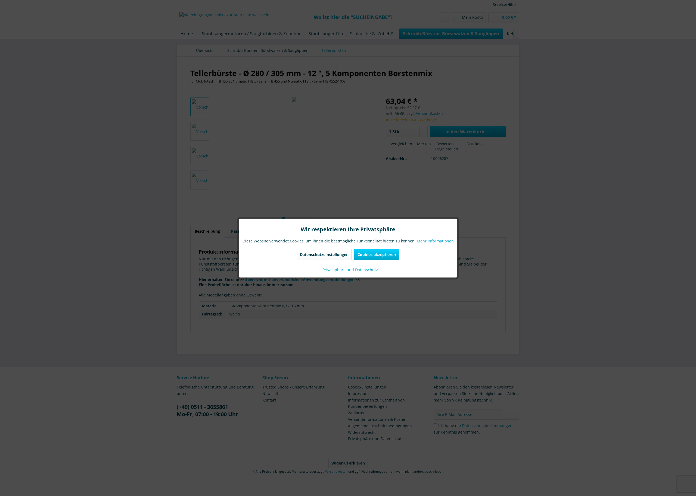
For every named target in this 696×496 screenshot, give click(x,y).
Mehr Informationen (435, 240)
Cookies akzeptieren (377, 254)
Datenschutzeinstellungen (324, 254)
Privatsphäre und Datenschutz (349, 269)
